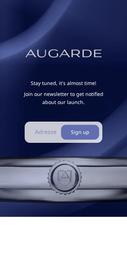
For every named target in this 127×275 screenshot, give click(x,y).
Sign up (80, 132)
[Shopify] (104, 226)
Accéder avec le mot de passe (63, 240)
